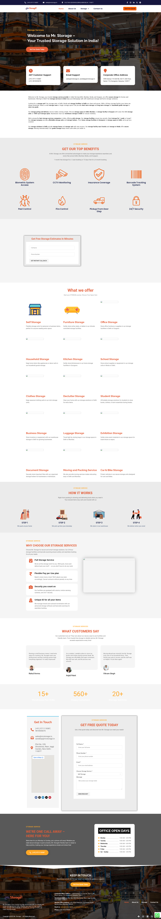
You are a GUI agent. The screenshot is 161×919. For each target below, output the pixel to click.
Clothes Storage (35, 396)
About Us (72, 9)
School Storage (110, 359)
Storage (84, 9)
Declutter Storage (74, 396)
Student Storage (110, 396)
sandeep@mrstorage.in (81, 907)
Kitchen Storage (72, 359)
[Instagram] (39, 797)
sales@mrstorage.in (67, 907)
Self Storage (33, 322)
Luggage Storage (73, 433)
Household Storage (37, 359)
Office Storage (109, 322)
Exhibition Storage (111, 433)
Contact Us (98, 9)
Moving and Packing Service (80, 470)
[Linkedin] (43, 797)
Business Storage (36, 433)
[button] (28, 661)
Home (61, 9)
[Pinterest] (50, 797)
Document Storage (37, 470)
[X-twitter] (46, 797)
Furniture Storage (73, 322)
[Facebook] (36, 797)
